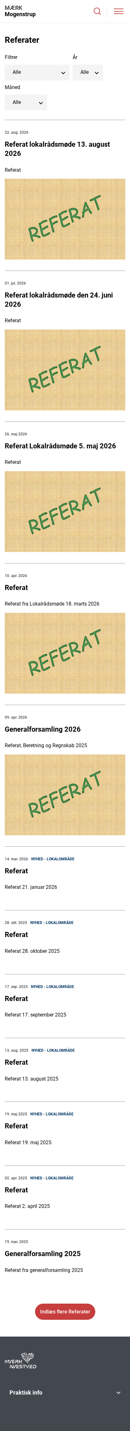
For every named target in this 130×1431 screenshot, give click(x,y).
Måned (12, 87)
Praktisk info (25, 1392)
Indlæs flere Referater (65, 1312)
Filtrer (11, 57)
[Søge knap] (97, 11)
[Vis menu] (118, 11)
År (75, 57)
